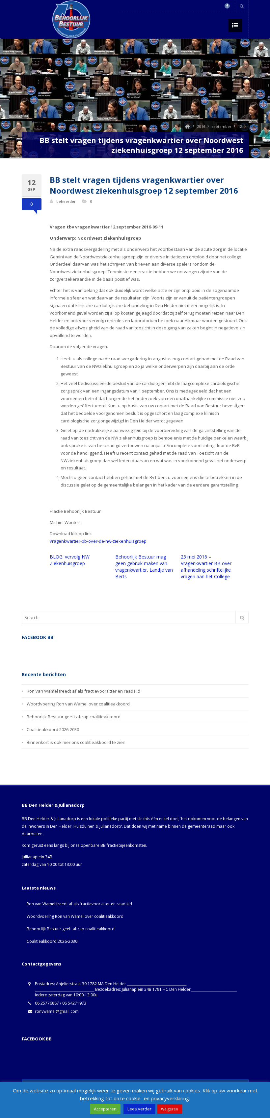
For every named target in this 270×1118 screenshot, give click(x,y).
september (221, 126)
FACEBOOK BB (37, 1039)
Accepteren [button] (105, 1109)
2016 (201, 126)
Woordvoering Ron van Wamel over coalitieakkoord (78, 704)
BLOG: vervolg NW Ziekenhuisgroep (70, 560)
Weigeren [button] (169, 1108)
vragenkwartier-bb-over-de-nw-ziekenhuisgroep (98, 541)
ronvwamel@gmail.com (57, 1011)
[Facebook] (227, 6)
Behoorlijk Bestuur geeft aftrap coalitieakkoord (74, 717)
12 (240, 126)
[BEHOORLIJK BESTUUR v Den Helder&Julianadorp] (187, 126)
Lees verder (139, 1109)
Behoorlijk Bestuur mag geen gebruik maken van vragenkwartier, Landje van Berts (144, 567)
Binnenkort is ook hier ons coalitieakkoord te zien (76, 742)
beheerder (66, 201)
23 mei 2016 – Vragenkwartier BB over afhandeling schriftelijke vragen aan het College (206, 567)
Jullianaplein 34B (37, 857)
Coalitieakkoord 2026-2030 (53, 729)
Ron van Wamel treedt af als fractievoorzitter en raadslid (83, 691)
